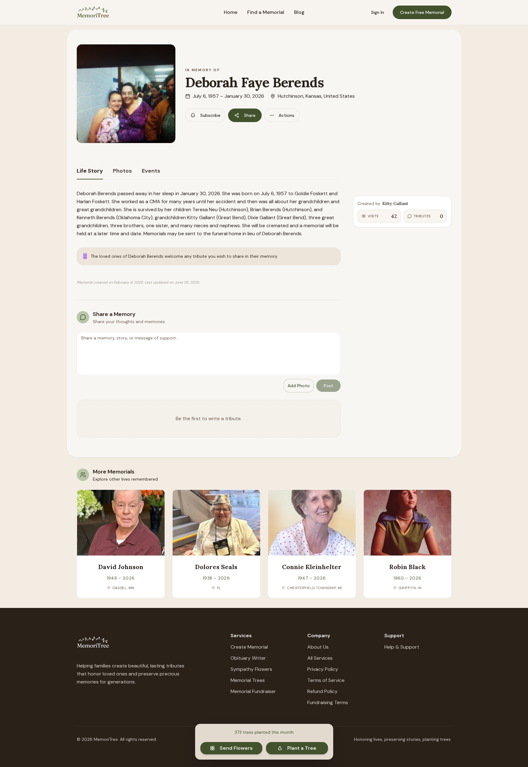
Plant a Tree (301, 748)
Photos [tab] (122, 170)
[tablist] (209, 171)
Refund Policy (322, 691)
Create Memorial (249, 647)
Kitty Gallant (395, 203)
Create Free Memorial (422, 12)
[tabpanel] (209, 313)
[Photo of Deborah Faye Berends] (126, 93)
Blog (299, 12)
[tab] (90, 171)
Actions (286, 115)
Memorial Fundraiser (253, 691)
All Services (320, 658)
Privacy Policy (322, 669)
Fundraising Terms (327, 702)
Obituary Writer (248, 658)
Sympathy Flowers (251, 669)
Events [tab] (151, 170)
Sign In (377, 12)
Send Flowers (236, 748)
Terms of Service (326, 680)
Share (250, 115)
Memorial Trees (248, 680)
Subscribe (210, 115)
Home (230, 12)
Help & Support (401, 647)
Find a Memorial (265, 12)
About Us (318, 647)
